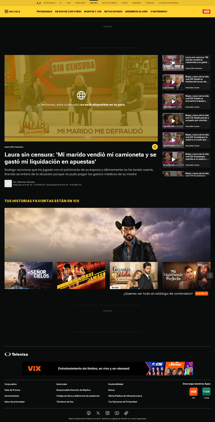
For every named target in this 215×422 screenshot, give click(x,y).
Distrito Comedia (109, 3)
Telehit (125, 3)
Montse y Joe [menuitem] (93, 11)
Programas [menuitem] (44, 11)
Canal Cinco (80, 3)
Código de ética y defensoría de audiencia (77, 396)
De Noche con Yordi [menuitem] (68, 11)
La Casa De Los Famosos (168, 3)
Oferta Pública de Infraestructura (125, 396)
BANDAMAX (137, 3)
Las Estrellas (49, 3)
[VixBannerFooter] (107, 368)
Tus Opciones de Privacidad (122, 402)
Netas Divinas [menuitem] (113, 11)
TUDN (68, 3)
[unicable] (12, 11)
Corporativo (11, 384)
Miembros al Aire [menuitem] (136, 11)
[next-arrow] (210, 275)
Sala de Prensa (12, 390)
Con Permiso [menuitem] (158, 11)
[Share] (155, 147)
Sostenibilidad (115, 384)
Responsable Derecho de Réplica (73, 390)
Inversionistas (12, 396)
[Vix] (206, 11)
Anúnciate (61, 384)
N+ (61, 3)
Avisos (111, 390)
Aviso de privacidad (14, 402)
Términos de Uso (65, 402)
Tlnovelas (150, 3)
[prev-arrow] (2, 275)
